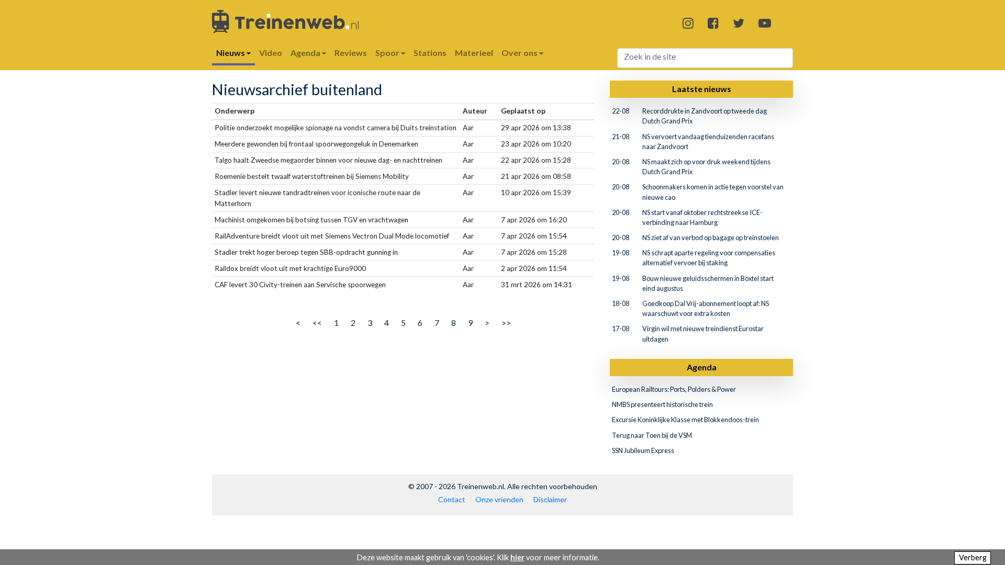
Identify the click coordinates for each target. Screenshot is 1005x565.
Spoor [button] (388, 53)
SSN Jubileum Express (643, 450)
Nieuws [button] (231, 53)
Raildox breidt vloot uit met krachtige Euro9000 (290, 268)
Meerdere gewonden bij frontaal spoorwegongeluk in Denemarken (316, 144)
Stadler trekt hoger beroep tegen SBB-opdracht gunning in (306, 252)
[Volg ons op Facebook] (713, 22)
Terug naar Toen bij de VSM (652, 435)
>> (506, 322)
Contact (451, 499)
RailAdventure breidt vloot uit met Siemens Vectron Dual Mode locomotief (332, 236)
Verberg (973, 557)
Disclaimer (550, 499)
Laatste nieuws (701, 89)
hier (517, 557)
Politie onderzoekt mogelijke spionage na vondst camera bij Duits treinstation (335, 127)
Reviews (350, 53)
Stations (430, 53)
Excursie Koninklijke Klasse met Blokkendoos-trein (685, 419)
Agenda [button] (306, 53)
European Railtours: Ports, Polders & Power (674, 389)
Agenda (702, 367)
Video (270, 53)
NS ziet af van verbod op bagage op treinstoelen (710, 237)
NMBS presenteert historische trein (662, 404)
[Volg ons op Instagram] (688, 22)
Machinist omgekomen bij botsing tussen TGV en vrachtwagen (311, 220)
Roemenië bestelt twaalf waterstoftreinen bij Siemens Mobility (312, 176)
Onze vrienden (499, 499)
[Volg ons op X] (738, 22)
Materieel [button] (474, 53)
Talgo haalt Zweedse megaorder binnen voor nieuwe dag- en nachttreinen (328, 160)
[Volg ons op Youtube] (764, 22)
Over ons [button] (520, 53)
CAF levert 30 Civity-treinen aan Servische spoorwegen (300, 284)
